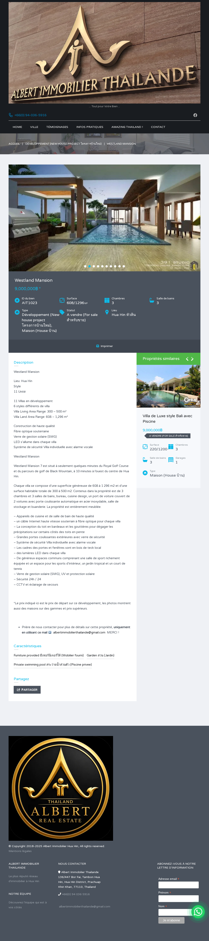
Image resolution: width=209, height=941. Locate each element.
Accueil (14, 143)
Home (17, 127)
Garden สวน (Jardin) (100, 655)
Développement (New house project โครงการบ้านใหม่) (64, 143)
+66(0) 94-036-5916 (30, 115)
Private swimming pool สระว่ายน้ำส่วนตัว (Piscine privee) (53, 664)
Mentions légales (20, 851)
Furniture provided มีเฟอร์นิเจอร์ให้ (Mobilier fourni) (49, 655)
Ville (34, 127)
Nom (162, 906)
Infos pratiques (89, 127)
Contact (158, 127)
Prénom (164, 893)
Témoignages (57, 127)
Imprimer (106, 346)
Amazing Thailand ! (127, 127)
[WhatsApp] (198, 911)
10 (124, 266)
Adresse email (168, 879)
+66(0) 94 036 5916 (76, 894)
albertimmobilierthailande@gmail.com (79, 632)
